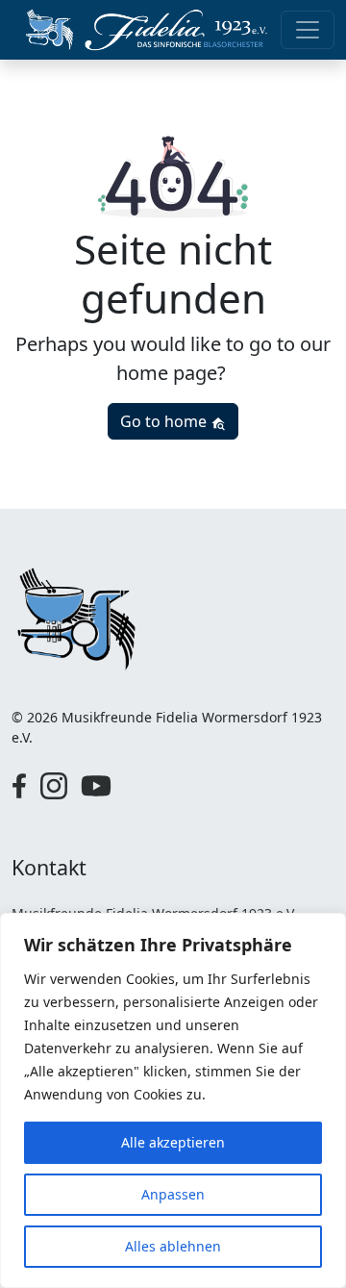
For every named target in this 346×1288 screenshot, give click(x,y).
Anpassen (173, 1194)
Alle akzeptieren (173, 1142)
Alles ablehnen (173, 1246)
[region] (173, 1100)
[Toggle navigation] (307, 30)
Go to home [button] (165, 421)
